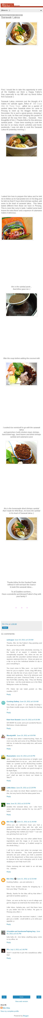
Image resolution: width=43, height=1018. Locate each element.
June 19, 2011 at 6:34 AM (29, 701)
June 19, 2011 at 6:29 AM (24, 640)
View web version (21, 1001)
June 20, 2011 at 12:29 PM (26, 788)
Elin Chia (10, 822)
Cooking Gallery (13, 701)
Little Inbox (11, 788)
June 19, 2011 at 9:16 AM (30, 720)
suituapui (10, 640)
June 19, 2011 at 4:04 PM (26, 735)
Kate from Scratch (14, 720)
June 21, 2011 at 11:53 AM (26, 879)
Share (5, 627)
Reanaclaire (11, 756)
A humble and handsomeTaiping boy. (21, 931)
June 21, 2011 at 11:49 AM (26, 822)
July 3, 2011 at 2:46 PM (18, 949)
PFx (8, 949)
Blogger (26, 1016)
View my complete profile (10, 1011)
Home (21, 997)
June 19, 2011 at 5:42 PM (26, 756)
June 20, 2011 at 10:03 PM (20, 803)
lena (8, 803)
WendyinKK (11, 735)
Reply (9, 694)
